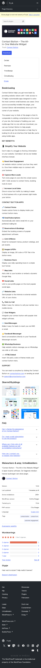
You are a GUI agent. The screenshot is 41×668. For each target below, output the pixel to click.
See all (36, 560)
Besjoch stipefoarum (9, 575)
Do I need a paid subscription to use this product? (13, 437)
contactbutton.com (17, 373)
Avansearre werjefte (9, 526)
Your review (6, 560)
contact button (25, 516)
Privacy (4, 598)
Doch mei (24, 604)
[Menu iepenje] (38, 3)
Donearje (25, 611)
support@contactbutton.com (14, 376)
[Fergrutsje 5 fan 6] (17, 411)
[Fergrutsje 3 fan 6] (17, 400)
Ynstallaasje (8, 71)
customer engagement (31, 520)
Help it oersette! (34, 15)
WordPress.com (9, 621)
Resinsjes (7, 66)
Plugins (24, 594)
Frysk (9, 641)
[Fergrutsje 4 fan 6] (36, 400)
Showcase (25, 587)
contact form (34, 516)
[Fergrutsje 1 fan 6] (17, 388)
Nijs (3, 591)
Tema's (24, 591)
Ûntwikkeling (8, 76)
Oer (3, 587)
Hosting (5, 594)
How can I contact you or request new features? (11, 454)
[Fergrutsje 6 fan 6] (36, 411)
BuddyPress (7, 632)
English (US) (35, 512)
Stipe (4, 608)
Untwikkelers (6, 611)
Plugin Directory (7, 9)
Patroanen (25, 598)
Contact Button (12, 47)
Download (6, 53)
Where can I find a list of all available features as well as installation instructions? (12, 446)
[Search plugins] (23, 21)
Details (6, 60)
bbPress (6, 628)
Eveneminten (26, 608)
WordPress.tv (8, 615)
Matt (5, 625)
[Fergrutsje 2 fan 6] (36, 388)
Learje (4, 604)
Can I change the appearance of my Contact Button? (13, 430)
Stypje (6, 81)
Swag (24, 615)
